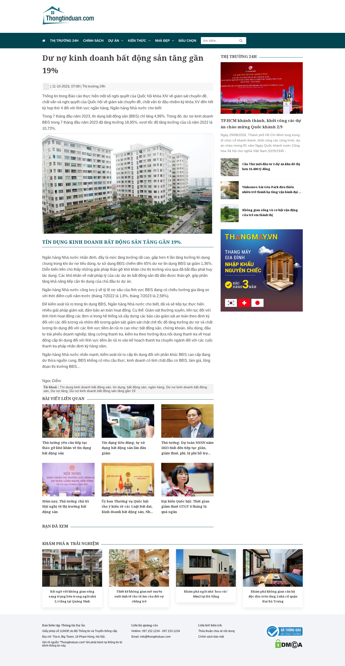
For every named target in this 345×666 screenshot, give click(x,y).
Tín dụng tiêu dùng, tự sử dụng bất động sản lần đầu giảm (124, 447)
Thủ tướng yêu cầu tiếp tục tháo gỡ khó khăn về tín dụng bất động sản (66, 447)
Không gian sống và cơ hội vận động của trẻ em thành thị (270, 212)
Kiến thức (137, 40)
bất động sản (136, 387)
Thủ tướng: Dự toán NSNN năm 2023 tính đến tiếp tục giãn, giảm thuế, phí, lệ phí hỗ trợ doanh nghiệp (187, 448)
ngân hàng (156, 387)
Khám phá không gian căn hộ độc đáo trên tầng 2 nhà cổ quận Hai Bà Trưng (273, 596)
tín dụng (119, 387)
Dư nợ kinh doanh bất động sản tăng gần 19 (102, 391)
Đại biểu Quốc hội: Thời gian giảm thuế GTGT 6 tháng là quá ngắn (185, 506)
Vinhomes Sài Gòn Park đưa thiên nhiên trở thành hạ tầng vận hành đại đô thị (272, 189)
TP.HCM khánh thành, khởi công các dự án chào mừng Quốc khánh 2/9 (261, 123)
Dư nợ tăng (59, 391)
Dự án (113, 40)
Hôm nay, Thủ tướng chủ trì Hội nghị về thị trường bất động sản (65, 506)
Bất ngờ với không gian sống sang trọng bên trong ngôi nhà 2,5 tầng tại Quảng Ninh (72, 596)
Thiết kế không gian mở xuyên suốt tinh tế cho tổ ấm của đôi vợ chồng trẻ (139, 596)
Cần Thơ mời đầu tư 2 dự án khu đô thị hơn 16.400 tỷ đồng (271, 166)
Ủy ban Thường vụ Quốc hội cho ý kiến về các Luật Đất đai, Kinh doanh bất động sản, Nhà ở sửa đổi (127, 506)
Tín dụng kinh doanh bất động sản (85, 387)
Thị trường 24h (64, 40)
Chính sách (93, 40)
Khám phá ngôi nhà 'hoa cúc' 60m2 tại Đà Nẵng (206, 593)
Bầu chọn (187, 40)
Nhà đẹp (162, 40)
